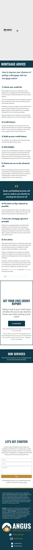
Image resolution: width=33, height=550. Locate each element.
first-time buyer (12, 269)
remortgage (27, 269)
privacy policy (23, 482)
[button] (17, 30)
